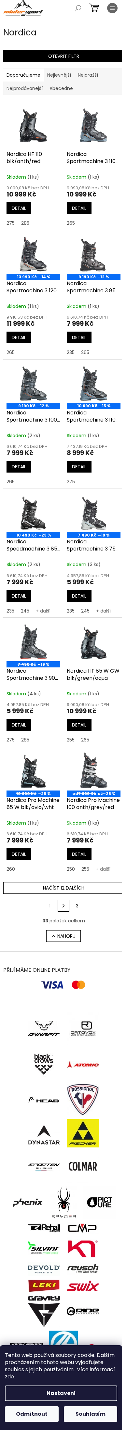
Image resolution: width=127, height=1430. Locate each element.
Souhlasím (91, 1414)
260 (11, 869)
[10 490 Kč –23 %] (33, 512)
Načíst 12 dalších (63, 888)
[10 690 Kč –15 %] (93, 383)
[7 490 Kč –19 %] (93, 512)
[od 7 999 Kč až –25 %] (93, 770)
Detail (19, 208)
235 (71, 352)
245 (25, 611)
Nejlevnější (59, 75)
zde (9, 1376)
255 (71, 740)
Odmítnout (32, 1414)
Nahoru (66, 936)
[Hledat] (78, 8)
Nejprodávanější (25, 88)
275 (11, 223)
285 (25, 223)
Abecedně (61, 88)
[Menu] (112, 8)
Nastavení (61, 1393)
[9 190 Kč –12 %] (93, 254)
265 (71, 223)
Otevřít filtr (63, 56)
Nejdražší (88, 75)
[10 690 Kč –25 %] (33, 770)
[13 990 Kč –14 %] (33, 254)
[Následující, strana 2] (63, 906)
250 (71, 869)
